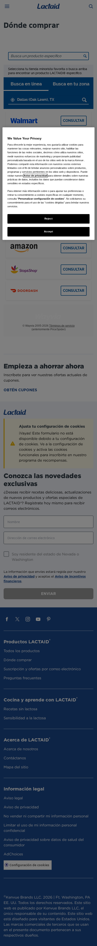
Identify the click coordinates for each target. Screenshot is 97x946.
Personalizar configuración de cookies (41, 198)
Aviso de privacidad (35, 175)
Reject (48, 218)
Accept (48, 231)
